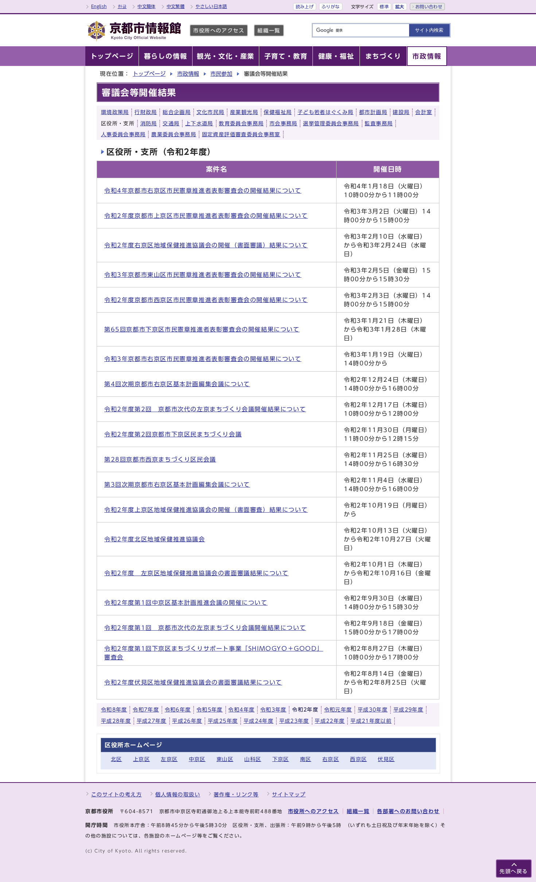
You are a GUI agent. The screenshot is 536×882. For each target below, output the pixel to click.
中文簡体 (146, 6)
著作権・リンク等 (236, 794)
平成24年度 (258, 721)
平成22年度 (330, 721)
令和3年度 (273, 709)
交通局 (171, 123)
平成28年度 (116, 721)
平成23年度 (294, 721)
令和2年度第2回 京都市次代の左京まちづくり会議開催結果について (205, 409)
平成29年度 (408, 709)
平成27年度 (152, 721)
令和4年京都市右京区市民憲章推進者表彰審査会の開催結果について (203, 190)
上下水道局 (199, 123)
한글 (122, 6)
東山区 (225, 759)
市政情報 (188, 74)
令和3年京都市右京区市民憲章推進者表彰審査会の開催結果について (203, 359)
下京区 (280, 759)
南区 (305, 759)
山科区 (252, 759)
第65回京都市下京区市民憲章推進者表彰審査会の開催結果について (202, 329)
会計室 (423, 112)
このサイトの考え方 (116, 794)
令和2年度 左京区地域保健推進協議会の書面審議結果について (196, 573)
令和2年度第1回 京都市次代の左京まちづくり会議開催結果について (205, 628)
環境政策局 (115, 112)
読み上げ (305, 6)
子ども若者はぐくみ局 (326, 112)
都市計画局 (373, 112)
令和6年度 (178, 709)
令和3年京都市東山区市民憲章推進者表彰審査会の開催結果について (203, 275)
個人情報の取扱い (178, 794)
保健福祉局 (278, 112)
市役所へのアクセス (218, 30)
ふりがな (330, 6)
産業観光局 (244, 112)
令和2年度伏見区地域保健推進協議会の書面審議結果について (193, 682)
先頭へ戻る (514, 871)
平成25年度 (223, 721)
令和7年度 (146, 709)
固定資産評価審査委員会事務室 (241, 134)
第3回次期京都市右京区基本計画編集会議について (177, 484)
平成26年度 (187, 721)
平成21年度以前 (371, 721)
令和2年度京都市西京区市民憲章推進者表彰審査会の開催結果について (206, 300)
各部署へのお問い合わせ (408, 811)
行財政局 (146, 112)
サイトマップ (289, 794)
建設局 (401, 112)
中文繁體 (176, 6)
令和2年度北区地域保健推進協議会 (154, 539)
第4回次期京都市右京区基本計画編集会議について (177, 384)
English (99, 6)
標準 (384, 6)
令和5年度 (210, 709)
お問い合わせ (428, 6)
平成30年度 (373, 709)
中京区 (197, 759)
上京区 (141, 759)
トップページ (149, 74)
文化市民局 (211, 112)
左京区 (169, 759)
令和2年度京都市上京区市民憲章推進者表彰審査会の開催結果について (206, 216)
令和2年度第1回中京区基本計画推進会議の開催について (186, 602)
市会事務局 (283, 123)
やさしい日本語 (211, 6)
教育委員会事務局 (241, 123)
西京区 (358, 759)
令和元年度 (338, 709)
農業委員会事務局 (173, 134)
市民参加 (221, 74)
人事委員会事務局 (123, 134)
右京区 (330, 759)
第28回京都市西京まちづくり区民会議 (160, 459)
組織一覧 (268, 30)
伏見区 (386, 759)
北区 (116, 759)
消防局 (148, 123)
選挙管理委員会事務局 (331, 123)
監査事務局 (379, 123)
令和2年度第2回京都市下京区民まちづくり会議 (173, 434)
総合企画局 (177, 112)
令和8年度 (114, 709)
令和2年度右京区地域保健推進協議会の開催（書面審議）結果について (206, 245)
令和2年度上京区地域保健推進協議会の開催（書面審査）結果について (206, 510)
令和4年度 (241, 709)
